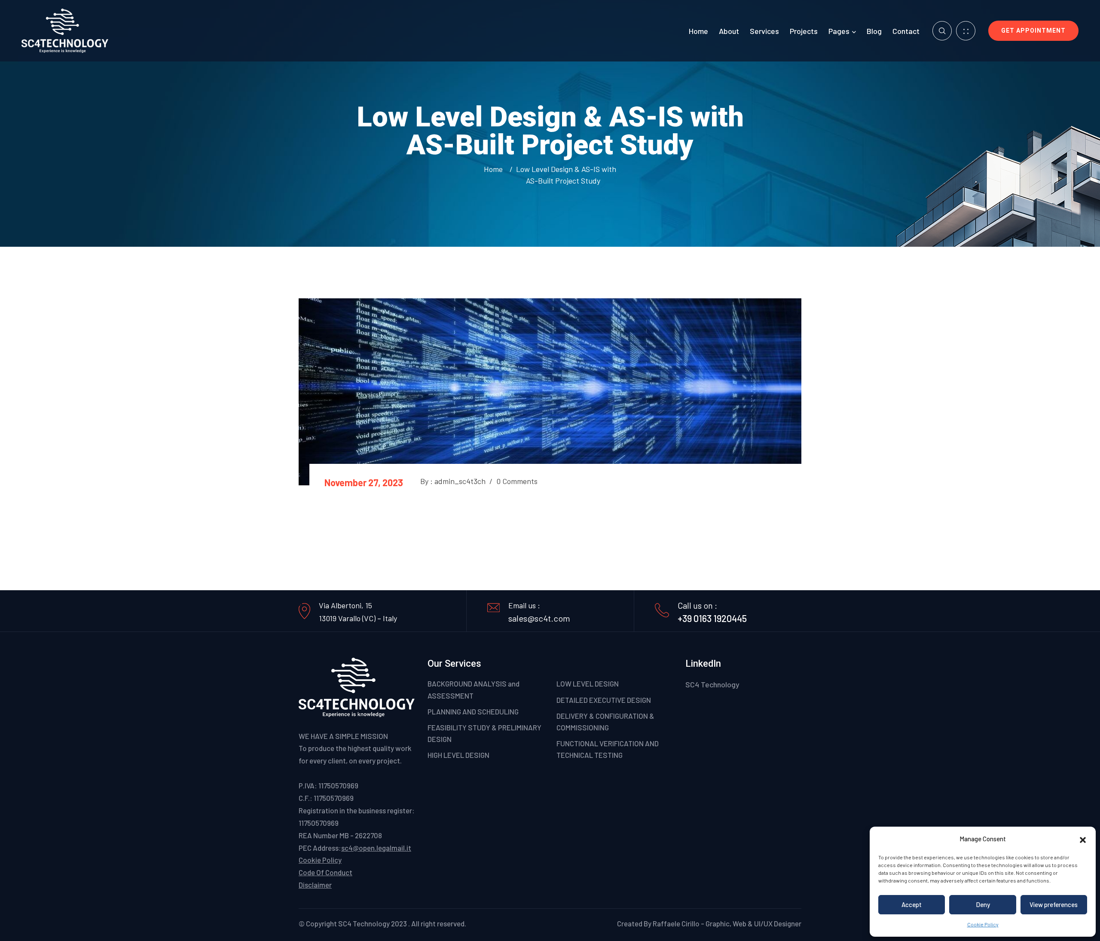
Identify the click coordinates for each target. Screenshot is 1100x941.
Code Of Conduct (325, 872)
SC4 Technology (712, 684)
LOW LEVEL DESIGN (587, 683)
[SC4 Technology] (64, 30)
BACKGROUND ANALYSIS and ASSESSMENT (473, 689)
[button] (1083, 838)
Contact (906, 31)
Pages (838, 31)
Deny (983, 904)
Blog (874, 31)
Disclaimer (315, 884)
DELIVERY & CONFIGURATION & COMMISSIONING (605, 721)
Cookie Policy (983, 924)
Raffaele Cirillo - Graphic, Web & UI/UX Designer (727, 923)
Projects (804, 31)
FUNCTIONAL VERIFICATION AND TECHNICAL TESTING (607, 749)
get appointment (1033, 30)
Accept (911, 904)
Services (764, 31)
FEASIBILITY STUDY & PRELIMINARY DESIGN (484, 733)
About (729, 31)
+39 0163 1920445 (712, 618)
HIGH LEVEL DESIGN (458, 755)
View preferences (1054, 904)
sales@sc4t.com (539, 618)
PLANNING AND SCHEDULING (473, 711)
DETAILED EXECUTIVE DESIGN (603, 700)
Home (698, 31)
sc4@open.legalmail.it (376, 847)
